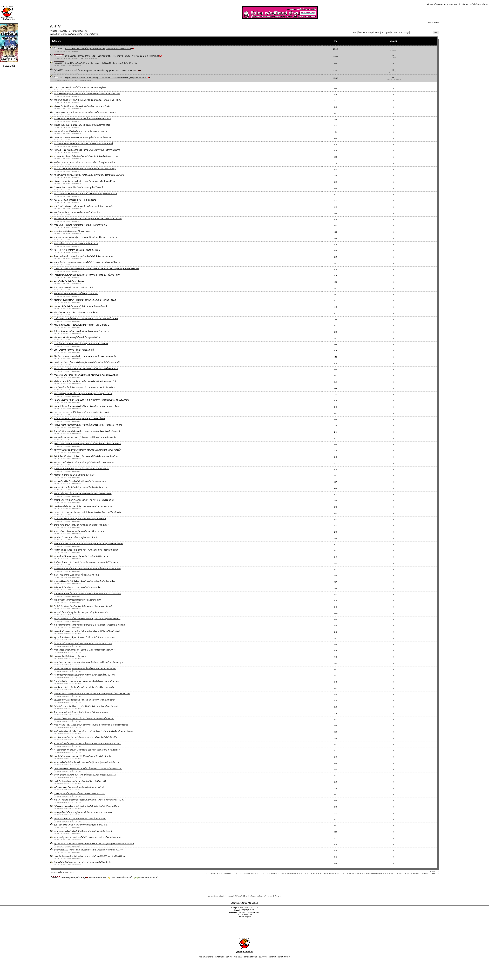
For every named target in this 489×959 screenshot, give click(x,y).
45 (284, 873)
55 (303, 873)
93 (376, 873)
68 (328, 873)
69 (330, 873)
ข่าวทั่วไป (63, 31)
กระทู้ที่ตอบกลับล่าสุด (362, 32)
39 (273, 873)
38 (271, 873)
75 (341, 873)
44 (282, 873)
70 (332, 873)
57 (307, 873)
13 (223, 873)
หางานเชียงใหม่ (220, 896)
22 (240, 873)
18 (232, 873)
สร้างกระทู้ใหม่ (378, 32)
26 (248, 873)
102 (395, 873)
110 (416, 873)
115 (430, 873)
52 (297, 873)
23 (242, 873)
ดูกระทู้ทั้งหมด (391, 32)
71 (334, 873)
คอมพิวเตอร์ (453, 4)
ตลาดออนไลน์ (470, 4)
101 (392, 873)
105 (403, 873)
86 (362, 873)
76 (343, 873)
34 (263, 873)
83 (357, 873)
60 (313, 873)
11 (219, 873)
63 (318, 873)
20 (236, 873)
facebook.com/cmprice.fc (249, 912)
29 (253, 873)
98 (385, 873)
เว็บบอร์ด (462, 4)
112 (422, 873)
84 (358, 873)
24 (244, 873)
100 (390, 873)
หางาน (446, 4)
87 (364, 873)
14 (225, 873)
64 (320, 873)
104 (400, 873)
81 (353, 873)
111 (419, 873)
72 (336, 873)
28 (252, 873)
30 (255, 873)
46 (286, 873)
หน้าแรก (430, 4)
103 (398, 873)
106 (406, 873)
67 (326, 873)
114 (427, 873)
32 (259, 873)
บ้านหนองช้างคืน (206, 957)
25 (246, 873)
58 (309, 873)
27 (250, 873)
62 (316, 873)
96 (381, 873)
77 (345, 873)
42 (278, 873)
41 (276, 873)
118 (438, 873)
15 (227, 873)
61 (315, 873)
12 (221, 873)
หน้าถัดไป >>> (68, 872)
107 (408, 873)
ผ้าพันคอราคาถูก (250, 957)
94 (378, 873)
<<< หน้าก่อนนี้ (56, 872)
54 (301, 873)
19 (234, 873)
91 (372, 873)
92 (374, 873)
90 (370, 873)
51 (295, 873)
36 (267, 873)
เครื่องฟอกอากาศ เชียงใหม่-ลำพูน (228, 957)
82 (355, 873)
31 (257, 873)
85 (360, 873)
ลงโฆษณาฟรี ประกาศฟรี (265, 896)
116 (432, 873)
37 (269, 873)
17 (231, 873)
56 (305, 873)
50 (294, 873)
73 (337, 873)
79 (349, 873)
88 (366, 873)
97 (383, 873)
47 (288, 873)
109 (414, 873)
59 (311, 873)
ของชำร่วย (263, 957)
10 (217, 873)
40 (274, 873)
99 (387, 873)
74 (339, 873)
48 (290, 873)
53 (299, 873)
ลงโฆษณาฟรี (438, 4)
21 (238, 873)
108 (411, 873)
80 (351, 873)
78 (347, 873)
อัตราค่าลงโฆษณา (482, 4)
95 (380, 873)
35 (265, 873)
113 (424, 873)
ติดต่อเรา (278, 896)
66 (324, 873)
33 (261, 873)
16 (229, 873)
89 (368, 873)
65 (322, 873)
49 (292, 873)
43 (280, 873)
